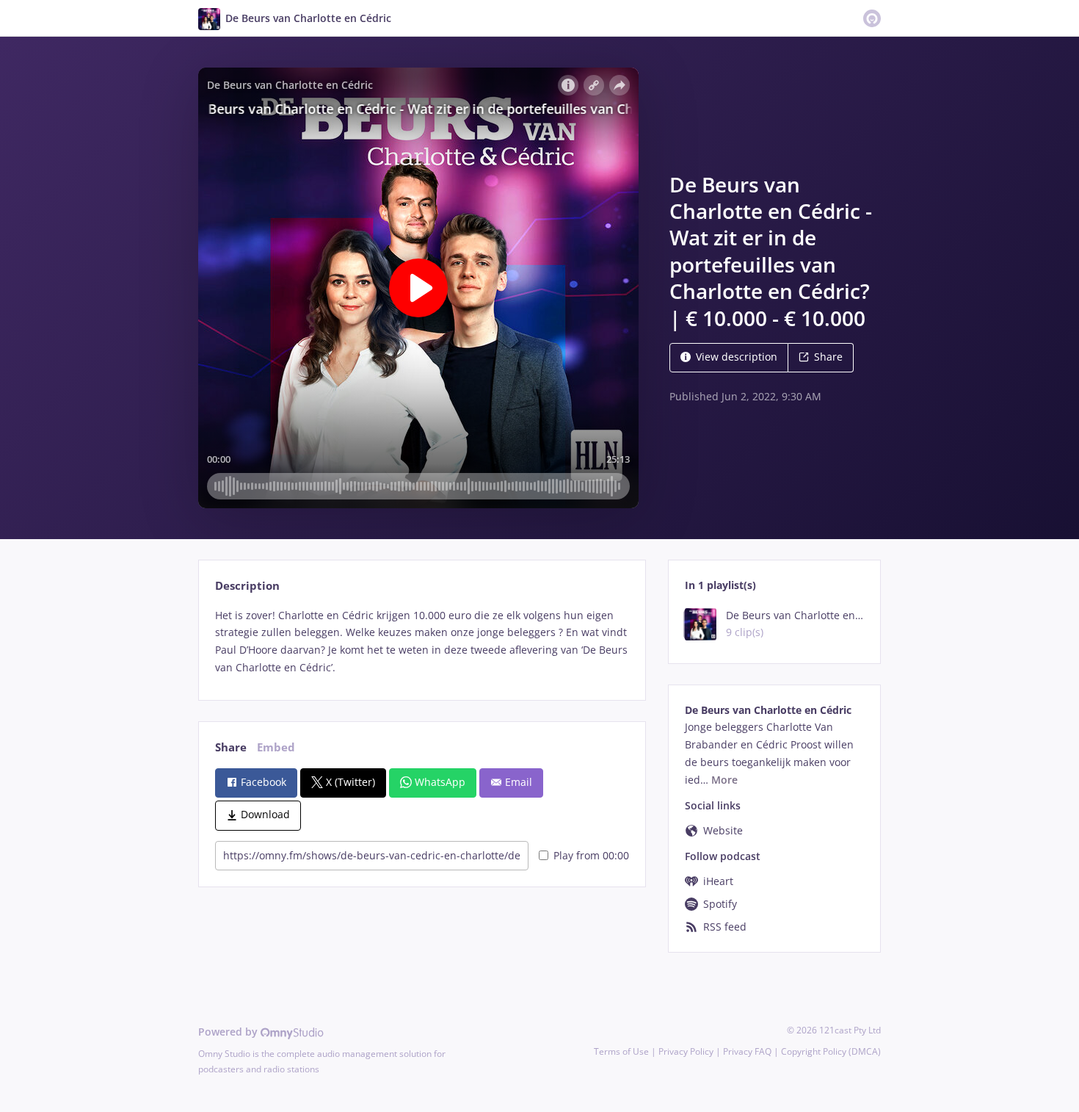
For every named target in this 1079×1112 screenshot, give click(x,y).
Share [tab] (231, 747)
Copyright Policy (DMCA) (831, 1051)
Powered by (229, 1032)
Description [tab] (247, 585)
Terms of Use (621, 1051)
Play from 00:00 (591, 855)
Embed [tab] (276, 747)
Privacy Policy (685, 1051)
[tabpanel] (421, 641)
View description (736, 357)
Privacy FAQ (747, 1051)
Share (828, 357)
